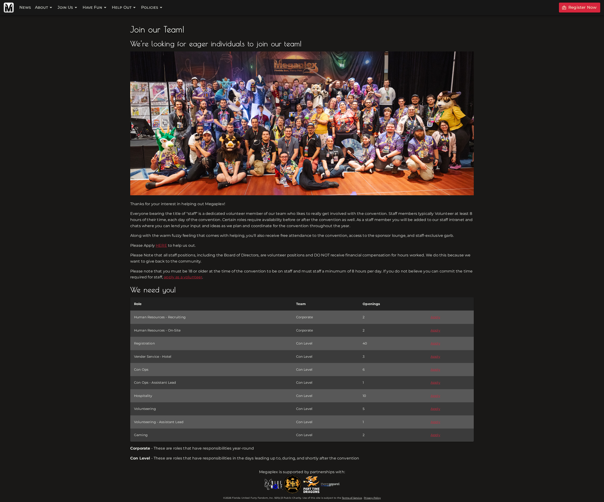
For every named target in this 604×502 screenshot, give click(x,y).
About (41, 7)
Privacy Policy (372, 498)
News (25, 7)
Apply (435, 317)
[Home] (9, 8)
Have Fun (92, 7)
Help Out (121, 7)
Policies (149, 7)
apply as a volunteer (183, 277)
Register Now (582, 7)
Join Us (65, 7)
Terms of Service (352, 498)
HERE (161, 245)
